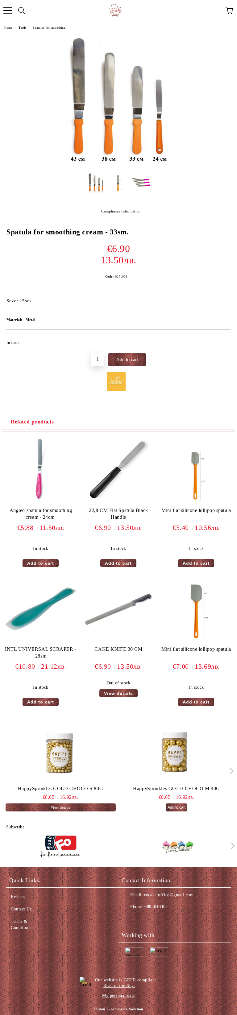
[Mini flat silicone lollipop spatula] (196, 504)
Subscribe (15, 827)
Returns (18, 896)
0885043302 (156, 906)
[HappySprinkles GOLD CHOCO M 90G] (177, 754)
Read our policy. (119, 985)
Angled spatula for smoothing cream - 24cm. (41, 514)
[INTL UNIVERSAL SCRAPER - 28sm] (40, 643)
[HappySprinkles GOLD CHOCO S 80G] (61, 754)
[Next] (230, 771)
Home (8, 27)
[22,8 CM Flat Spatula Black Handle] (118, 504)
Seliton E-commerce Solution (118, 1009)
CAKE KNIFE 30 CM (118, 649)
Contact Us (21, 909)
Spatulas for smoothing (49, 27)
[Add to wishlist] (221, 340)
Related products (32, 422)
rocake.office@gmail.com (168, 895)
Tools (23, 27)
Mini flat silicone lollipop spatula (196, 510)
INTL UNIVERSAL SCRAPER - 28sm (40, 652)
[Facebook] (130, 919)
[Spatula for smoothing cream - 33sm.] (118, 163)
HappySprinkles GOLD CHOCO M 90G (176, 788)
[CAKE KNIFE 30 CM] (118, 643)
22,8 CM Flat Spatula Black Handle (118, 514)
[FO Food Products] (60, 847)
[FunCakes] (177, 847)
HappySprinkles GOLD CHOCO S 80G (60, 788)
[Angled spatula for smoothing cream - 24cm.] (40, 504)
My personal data (118, 995)
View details (118, 693)
